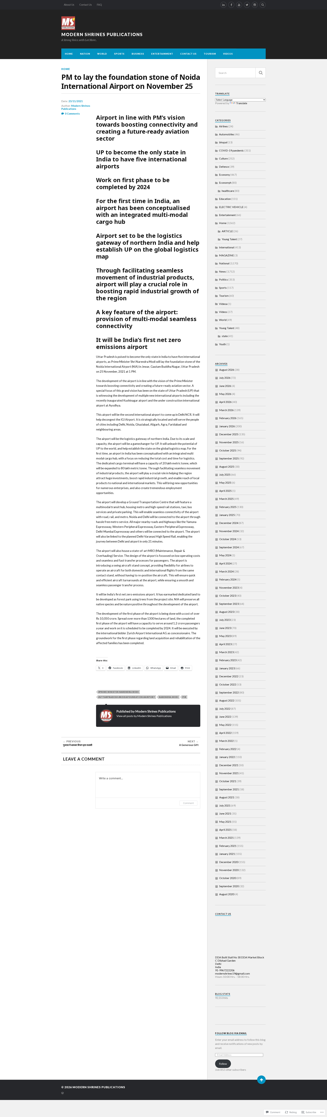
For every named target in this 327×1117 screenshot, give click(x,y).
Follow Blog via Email (231, 1033)
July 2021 (224, 805)
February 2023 (227, 660)
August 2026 (226, 369)
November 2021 (229, 773)
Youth (222, 344)
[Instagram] (255, 5)
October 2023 (227, 595)
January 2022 (227, 757)
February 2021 (227, 845)
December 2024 (228, 522)
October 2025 (227, 450)
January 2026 (227, 426)
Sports (119, 53)
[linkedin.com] (223, 5)
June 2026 (225, 385)
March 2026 (226, 410)
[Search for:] (240, 73)
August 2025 (226, 466)
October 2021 (227, 781)
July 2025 (224, 474)
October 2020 (227, 878)
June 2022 (225, 716)
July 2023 (224, 619)
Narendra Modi (168, 697)
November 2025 (229, 442)
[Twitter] (247, 5)
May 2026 (225, 393)
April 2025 (225, 490)
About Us (69, 4)
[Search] (263, 5)
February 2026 (227, 418)
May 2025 (225, 482)
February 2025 (227, 506)
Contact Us (85, 4)
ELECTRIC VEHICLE (231, 207)
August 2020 (226, 894)
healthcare (228, 190)
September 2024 (229, 547)
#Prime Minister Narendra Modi (118, 692)
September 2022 (229, 692)
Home (69, 53)
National (224, 263)
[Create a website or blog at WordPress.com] (62, 1093)
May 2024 (225, 555)
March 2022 (226, 740)
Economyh (225, 182)
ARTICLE (227, 231)
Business (138, 53)
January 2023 (227, 668)
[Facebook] (231, 5)
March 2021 (226, 837)
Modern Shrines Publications (102, 34)
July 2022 (224, 708)
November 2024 (229, 531)
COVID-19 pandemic (231, 150)
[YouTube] (239, 5)
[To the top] (261, 1079)
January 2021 (227, 853)
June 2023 (225, 627)
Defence (224, 166)
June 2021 (225, 813)
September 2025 (229, 458)
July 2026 (224, 377)
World (102, 53)
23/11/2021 (75, 101)
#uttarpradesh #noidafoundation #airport (126, 697)
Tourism (210, 53)
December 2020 (228, 862)
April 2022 (225, 732)
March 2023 (226, 652)
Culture (223, 158)
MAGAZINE (226, 255)
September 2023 (229, 603)
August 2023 (226, 611)
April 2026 (225, 401)
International (226, 247)
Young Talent (229, 239)
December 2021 (228, 765)
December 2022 (228, 676)
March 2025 (226, 498)
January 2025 (227, 514)
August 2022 (226, 700)
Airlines (223, 126)
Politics (223, 279)
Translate (241, 103)
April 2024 (225, 563)
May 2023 (225, 635)
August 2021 (226, 797)
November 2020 (229, 870)
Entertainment (162, 53)
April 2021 (225, 829)
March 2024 (226, 571)
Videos (228, 53)
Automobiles (226, 134)
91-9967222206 (225, 970)
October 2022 (227, 684)
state (225, 336)
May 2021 (225, 821)
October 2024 (227, 539)
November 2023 (229, 587)
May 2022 (225, 724)
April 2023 (225, 644)
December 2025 (228, 434)
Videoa (223, 303)
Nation (85, 53)
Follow (223, 1063)
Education (225, 198)
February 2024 (227, 579)
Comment (188, 803)
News (222, 271)
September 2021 (229, 789)
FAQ (99, 4)
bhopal (223, 142)
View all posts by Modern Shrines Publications (144, 715)
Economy (224, 174)
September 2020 (229, 886)
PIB (184, 697)
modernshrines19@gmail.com (232, 973)
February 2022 (227, 749)
